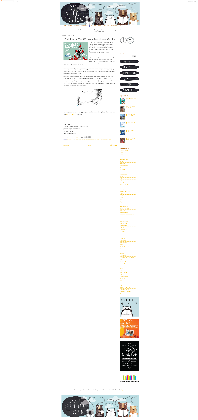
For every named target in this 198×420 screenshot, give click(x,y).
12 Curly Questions (124, 150)
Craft (121, 180)
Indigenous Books (124, 212)
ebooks (72, 139)
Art (120, 157)
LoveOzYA (122, 231)
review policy (114, 25)
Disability (122, 187)
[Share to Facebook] (89, 137)
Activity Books (123, 152)
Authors (121, 161)
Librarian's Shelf (123, 229)
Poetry (121, 259)
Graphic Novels (123, 202)
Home (89, 145)
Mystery (121, 244)
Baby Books (122, 163)
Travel (121, 283)
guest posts (93, 25)
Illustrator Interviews (124, 208)
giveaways (106, 25)
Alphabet (122, 155)
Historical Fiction (124, 206)
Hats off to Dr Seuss (71, 114)
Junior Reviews (123, 223)
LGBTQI (122, 227)
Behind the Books (124, 165)
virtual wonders (84, 25)
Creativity (122, 182)
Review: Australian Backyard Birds (130, 115)
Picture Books (89, 139)
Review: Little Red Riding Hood (130, 139)
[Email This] (84, 137)
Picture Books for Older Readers (127, 257)
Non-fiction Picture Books (125, 251)
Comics (121, 178)
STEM (121, 270)
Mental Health (123, 238)
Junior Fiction (123, 219)
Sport (121, 274)
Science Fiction (123, 272)
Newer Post (65, 145)
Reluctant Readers (124, 263)
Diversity (122, 189)
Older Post (113, 145)
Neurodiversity (123, 249)
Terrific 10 (122, 278)
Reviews (94, 139)
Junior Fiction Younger (80, 139)
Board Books (123, 167)
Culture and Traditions (125, 184)
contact (121, 25)
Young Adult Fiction (124, 289)
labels (99, 25)
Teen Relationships (124, 276)
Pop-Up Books (123, 261)
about (64, 25)
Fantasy (121, 197)
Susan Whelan (108, 139)
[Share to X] (87, 137)
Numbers (122, 253)
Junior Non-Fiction (124, 221)
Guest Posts (122, 204)
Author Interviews (124, 159)
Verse (121, 285)
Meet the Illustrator (124, 234)
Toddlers (122, 281)
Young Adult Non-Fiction (125, 291)
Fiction (121, 199)
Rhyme (121, 268)
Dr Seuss (69, 139)
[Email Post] (82, 137)
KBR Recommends (124, 225)
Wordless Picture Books (125, 287)
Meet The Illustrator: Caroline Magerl (130, 107)
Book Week (122, 169)
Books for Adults (123, 174)
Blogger (122, 389)
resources (76, 25)
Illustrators (122, 210)
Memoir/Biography (124, 236)
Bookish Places (123, 172)
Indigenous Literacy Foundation (127, 214)
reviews (70, 25)
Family (121, 195)
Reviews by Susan (101, 139)
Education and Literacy (125, 191)
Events (121, 193)
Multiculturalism (123, 242)
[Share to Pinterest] (90, 137)
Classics (121, 176)
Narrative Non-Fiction (125, 246)
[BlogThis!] (86, 137)
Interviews (122, 216)
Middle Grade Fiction (124, 240)
